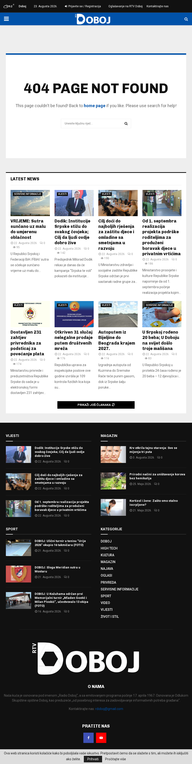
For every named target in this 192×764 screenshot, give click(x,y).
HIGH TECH (109, 548)
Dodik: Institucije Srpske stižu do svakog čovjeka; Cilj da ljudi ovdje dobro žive (72, 232)
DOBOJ (106, 541)
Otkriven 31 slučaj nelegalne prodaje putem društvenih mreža (74, 340)
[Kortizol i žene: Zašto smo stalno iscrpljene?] (113, 507)
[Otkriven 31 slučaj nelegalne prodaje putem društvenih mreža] (74, 314)
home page (94, 105)
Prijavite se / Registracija (84, 6)
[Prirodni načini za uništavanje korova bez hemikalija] (113, 481)
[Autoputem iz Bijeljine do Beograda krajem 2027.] (118, 314)
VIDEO (105, 603)
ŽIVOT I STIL (110, 616)
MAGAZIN (108, 562)
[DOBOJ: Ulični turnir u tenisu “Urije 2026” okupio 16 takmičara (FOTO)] (18, 547)
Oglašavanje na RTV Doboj (125, 6)
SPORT (106, 596)
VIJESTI (62, 194)
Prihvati (93, 759)
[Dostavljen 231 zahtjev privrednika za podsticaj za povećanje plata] (30, 314)
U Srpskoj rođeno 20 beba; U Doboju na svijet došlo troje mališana (160, 340)
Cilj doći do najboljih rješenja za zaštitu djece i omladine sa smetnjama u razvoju (116, 234)
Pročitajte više (115, 759)
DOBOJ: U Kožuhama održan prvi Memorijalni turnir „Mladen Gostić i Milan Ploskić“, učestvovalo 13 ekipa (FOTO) (61, 600)
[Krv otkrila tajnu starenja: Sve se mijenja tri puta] (113, 454)
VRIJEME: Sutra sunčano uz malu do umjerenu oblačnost (28, 229)
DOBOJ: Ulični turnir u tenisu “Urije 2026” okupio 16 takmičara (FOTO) (60, 543)
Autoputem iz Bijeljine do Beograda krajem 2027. (116, 340)
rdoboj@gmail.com (109, 709)
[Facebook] (88, 738)
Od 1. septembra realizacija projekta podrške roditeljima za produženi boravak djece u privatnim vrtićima (161, 237)
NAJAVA (107, 569)
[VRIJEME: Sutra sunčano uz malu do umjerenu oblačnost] (30, 203)
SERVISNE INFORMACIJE (27, 194)
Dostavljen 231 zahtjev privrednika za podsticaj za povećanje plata (27, 343)
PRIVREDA (108, 582)
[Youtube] (101, 738)
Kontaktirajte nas (158, 6)
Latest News (25, 179)
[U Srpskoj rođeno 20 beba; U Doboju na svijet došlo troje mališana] (162, 314)
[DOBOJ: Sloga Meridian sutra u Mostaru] (18, 574)
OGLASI (106, 575)
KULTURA (107, 555)
